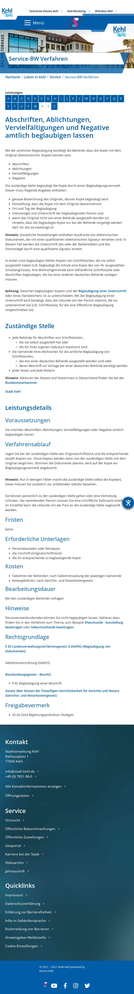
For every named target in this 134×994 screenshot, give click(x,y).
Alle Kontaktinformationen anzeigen (33, 786)
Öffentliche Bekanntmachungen (30, 828)
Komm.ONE (46, 971)
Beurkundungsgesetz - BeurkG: (28, 674)
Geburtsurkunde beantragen (52, 627)
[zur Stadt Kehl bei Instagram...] (76, 985)
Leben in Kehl (35, 77)
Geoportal (13, 845)
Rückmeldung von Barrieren (27, 929)
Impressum (14, 895)
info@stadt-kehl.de (20, 771)
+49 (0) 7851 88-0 (18, 776)
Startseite (12, 77)
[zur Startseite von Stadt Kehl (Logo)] (122, 31)
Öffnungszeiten (17, 795)
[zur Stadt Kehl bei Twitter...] (87, 985)
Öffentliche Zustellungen (24, 837)
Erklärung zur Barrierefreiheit (28, 912)
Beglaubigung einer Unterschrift (102, 291)
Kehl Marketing (76, 11)
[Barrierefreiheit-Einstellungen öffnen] (128, 502)
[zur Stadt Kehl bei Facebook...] (65, 985)
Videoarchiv (14, 862)
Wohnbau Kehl (104, 11)
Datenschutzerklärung (22, 903)
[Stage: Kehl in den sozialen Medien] (75, 21)
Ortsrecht (12, 820)
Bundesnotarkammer (21, 382)
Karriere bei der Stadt (22, 854)
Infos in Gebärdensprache (25, 920)
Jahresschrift (15, 871)
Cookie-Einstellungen (21, 946)
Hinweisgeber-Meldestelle (25, 937)
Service (55, 77)
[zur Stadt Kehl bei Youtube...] (54, 985)
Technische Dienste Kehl (43, 11)
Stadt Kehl (13, 391)
